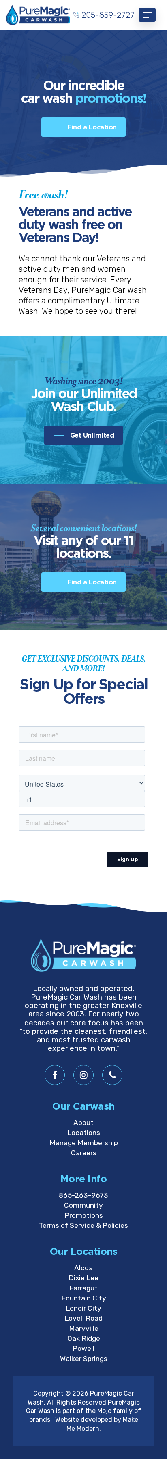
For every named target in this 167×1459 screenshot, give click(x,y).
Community (83, 1205)
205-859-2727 (108, 15)
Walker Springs (83, 1359)
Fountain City (83, 1298)
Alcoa (83, 1268)
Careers (83, 1153)
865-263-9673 (83, 1195)
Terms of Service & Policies (83, 1225)
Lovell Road (83, 1318)
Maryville (83, 1328)
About (83, 1123)
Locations (83, 1133)
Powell (83, 1348)
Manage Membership (83, 1143)
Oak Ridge (83, 1338)
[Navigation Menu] (147, 15)
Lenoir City (83, 1308)
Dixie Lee (83, 1278)
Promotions (83, 1215)
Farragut (83, 1288)
